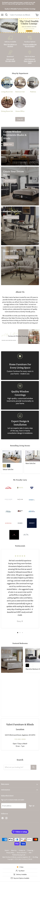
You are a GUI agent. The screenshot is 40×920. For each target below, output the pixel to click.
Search (7, 850)
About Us (13, 850)
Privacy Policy (10, 852)
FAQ (30, 852)
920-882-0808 (20, 739)
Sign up (31, 806)
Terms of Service (21, 852)
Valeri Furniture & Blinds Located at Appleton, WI (16, 857)
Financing (30, 850)
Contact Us (22, 850)
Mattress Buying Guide (18, 855)
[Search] (33, 767)
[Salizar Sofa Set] (12, 456)
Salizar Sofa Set (8, 469)
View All (20, 119)
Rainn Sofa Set (30, 463)
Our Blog (35, 857)
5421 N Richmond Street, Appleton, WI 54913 (30, 61)
